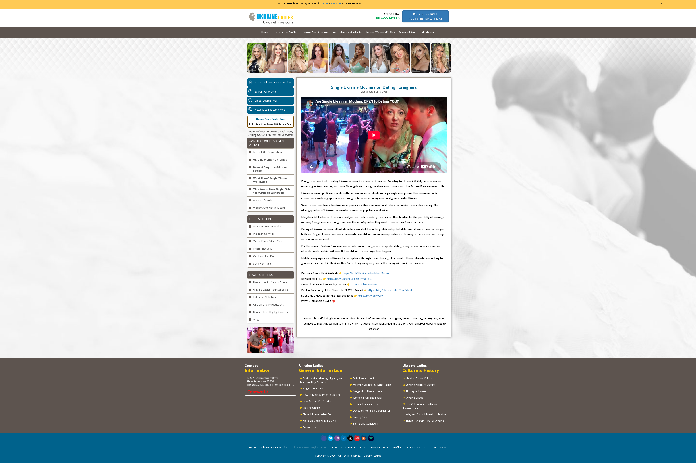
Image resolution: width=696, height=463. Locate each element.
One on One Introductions (268, 304)
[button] (364, 437)
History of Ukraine (415, 391)
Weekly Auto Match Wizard (268, 207)
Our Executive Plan (263, 256)
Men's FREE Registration (267, 152)
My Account (432, 32)
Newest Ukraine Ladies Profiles (273, 82)
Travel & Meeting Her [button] (264, 274)
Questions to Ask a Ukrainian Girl (370, 410)
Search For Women (266, 91)
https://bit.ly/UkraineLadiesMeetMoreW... (367, 273)
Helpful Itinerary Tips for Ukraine (423, 420)
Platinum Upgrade (263, 233)
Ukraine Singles (310, 407)
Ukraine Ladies (372, 455)
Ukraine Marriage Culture (419, 384)
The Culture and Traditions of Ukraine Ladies (421, 406)
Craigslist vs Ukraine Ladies (367, 391)
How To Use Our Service (316, 401)
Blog (255, 319)
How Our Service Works (266, 226)
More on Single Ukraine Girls (318, 420)
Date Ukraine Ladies (363, 378)
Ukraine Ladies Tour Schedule (270, 289)
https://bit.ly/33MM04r (363, 284)
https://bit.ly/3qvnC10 (370, 295)
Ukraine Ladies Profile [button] (284, 32)
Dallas (324, 3)
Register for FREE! (425, 16)
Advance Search (262, 200)
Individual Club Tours (264, 297)
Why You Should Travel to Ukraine (424, 414)
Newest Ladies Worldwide (270, 109)
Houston (336, 3)
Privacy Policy (359, 417)
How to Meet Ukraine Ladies (347, 32)
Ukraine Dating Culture (417, 378)
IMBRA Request (262, 248)
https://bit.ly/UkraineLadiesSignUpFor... (349, 278)
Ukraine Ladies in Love (364, 404)
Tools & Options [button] (260, 219)
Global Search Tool (266, 100)
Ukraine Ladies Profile (274, 447)
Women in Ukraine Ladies (366, 397)
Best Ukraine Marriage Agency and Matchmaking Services (321, 380)
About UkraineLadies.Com (316, 414)
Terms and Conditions (364, 423)
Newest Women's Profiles (380, 32)
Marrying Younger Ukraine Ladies (371, 384)
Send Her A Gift (261, 263)
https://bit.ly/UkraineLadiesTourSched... (390, 290)
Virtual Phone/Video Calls (267, 241)
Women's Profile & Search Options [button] (267, 142)
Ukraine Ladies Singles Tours (269, 282)
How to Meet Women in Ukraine (320, 394)
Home (264, 32)
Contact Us (308, 427)
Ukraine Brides (413, 397)
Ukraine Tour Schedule (315, 32)
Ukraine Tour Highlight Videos (270, 312)
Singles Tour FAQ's (312, 388)
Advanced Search (408, 32)
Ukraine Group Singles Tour (270, 119)
